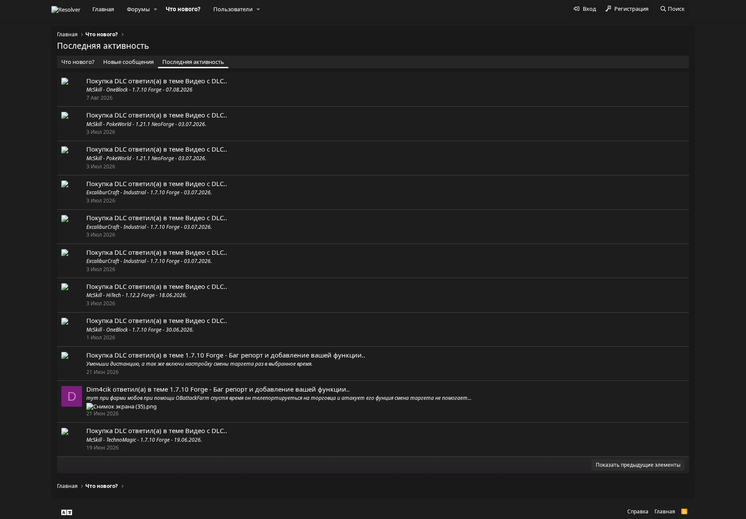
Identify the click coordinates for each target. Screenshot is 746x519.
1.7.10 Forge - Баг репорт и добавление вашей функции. (274, 355)
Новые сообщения (128, 62)
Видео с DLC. (205, 80)
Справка (637, 511)
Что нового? (183, 9)
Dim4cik (98, 389)
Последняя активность (193, 62)
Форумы (138, 9)
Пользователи (233, 9)
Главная (103, 9)
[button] (155, 9)
